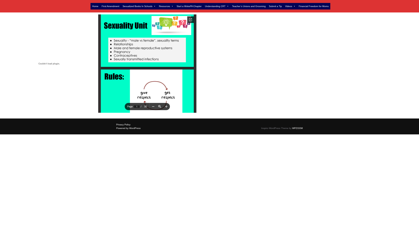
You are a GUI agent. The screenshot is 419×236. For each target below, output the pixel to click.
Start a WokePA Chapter (189, 6)
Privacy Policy (123, 124)
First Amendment (110, 6)
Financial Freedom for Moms (314, 6)
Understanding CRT (215, 6)
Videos (288, 6)
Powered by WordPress (128, 128)
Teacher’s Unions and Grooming (249, 6)
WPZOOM (297, 128)
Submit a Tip (275, 6)
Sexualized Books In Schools (137, 6)
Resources (164, 6)
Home (95, 6)
